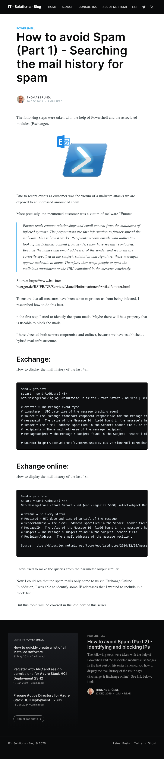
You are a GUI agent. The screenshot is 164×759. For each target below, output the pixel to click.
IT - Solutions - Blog (24, 6)
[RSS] (152, 7)
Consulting (88, 7)
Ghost (152, 743)
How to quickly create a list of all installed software (39, 649)
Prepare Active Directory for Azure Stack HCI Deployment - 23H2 (41, 697)
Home (52, 7)
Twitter (139, 743)
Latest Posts (121, 743)
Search (67, 7)
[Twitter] (144, 7)
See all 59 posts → (29, 718)
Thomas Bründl (39, 97)
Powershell (25, 28)
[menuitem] (52, 7)
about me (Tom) (114, 7)
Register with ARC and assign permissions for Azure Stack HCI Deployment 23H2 (40, 673)
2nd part (79, 604)
